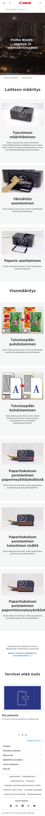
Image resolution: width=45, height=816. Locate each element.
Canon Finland (21, 801)
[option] (22, 706)
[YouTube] (34, 806)
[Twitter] (28, 806)
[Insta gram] (16, 806)
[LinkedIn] (22, 806)
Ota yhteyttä (10, 715)
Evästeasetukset (34, 794)
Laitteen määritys (11, 78)
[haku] (10, 3)
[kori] (4, 3)
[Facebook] (11, 806)
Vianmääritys (27, 78)
